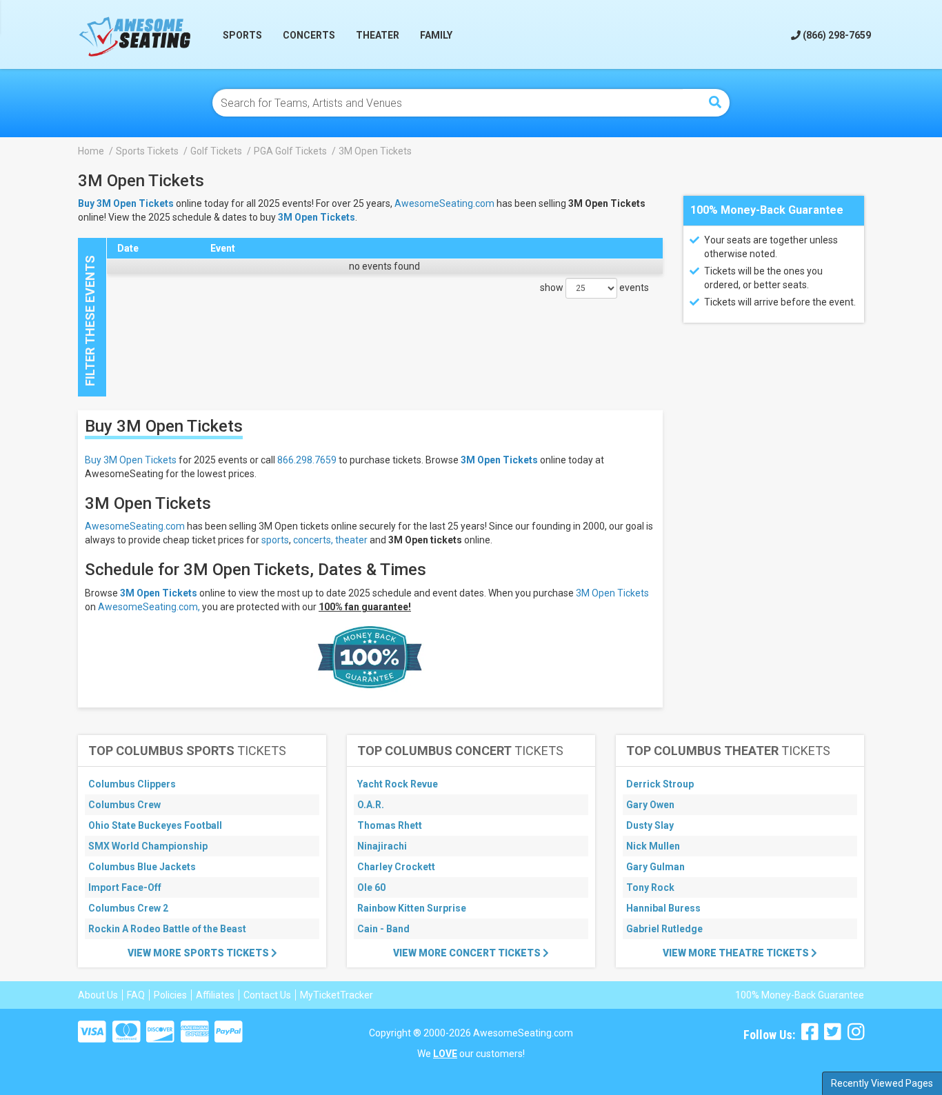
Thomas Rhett (389, 825)
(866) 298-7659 (836, 35)
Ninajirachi (382, 846)
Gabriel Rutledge (664, 928)
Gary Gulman (655, 866)
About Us (98, 995)
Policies (170, 995)
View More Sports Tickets (199, 952)
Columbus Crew (124, 804)
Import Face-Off (124, 887)
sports (275, 539)
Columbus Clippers (132, 784)
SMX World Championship (148, 846)
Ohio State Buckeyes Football (155, 825)
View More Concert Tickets (468, 952)
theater (351, 539)
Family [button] (436, 35)
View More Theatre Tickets (737, 952)
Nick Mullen (653, 846)
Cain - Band (383, 928)
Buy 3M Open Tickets (131, 459)
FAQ (136, 995)
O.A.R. (370, 804)
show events (594, 287)
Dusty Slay (650, 825)
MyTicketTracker (336, 995)
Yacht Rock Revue (397, 784)
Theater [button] (377, 35)
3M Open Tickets (316, 217)
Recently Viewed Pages (882, 1083)
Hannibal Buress (663, 908)
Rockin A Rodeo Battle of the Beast (167, 928)
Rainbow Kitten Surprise (411, 908)
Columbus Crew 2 (128, 908)
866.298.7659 (307, 459)
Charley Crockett (396, 866)
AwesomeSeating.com (444, 203)
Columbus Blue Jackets (142, 866)
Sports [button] (242, 35)
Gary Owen (650, 804)
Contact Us (267, 995)
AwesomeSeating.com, (149, 606)
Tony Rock (650, 887)
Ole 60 (371, 887)
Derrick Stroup (660, 784)
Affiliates (215, 995)
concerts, (313, 539)
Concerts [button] (309, 35)
